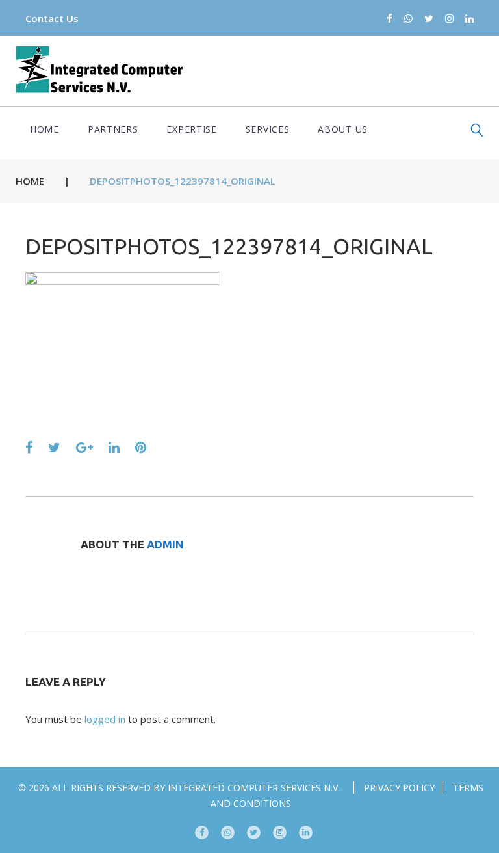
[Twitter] (428, 19)
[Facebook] (389, 19)
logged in (104, 718)
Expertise (191, 129)
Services (268, 129)
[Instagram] (449, 19)
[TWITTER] (254, 832)
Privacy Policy (399, 787)
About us (343, 129)
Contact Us (52, 18)
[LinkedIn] (469, 19)
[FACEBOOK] (202, 832)
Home (44, 129)
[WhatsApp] (408, 19)
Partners (113, 129)
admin (165, 544)
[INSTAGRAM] (280, 832)
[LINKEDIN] (306, 832)
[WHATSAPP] (228, 832)
